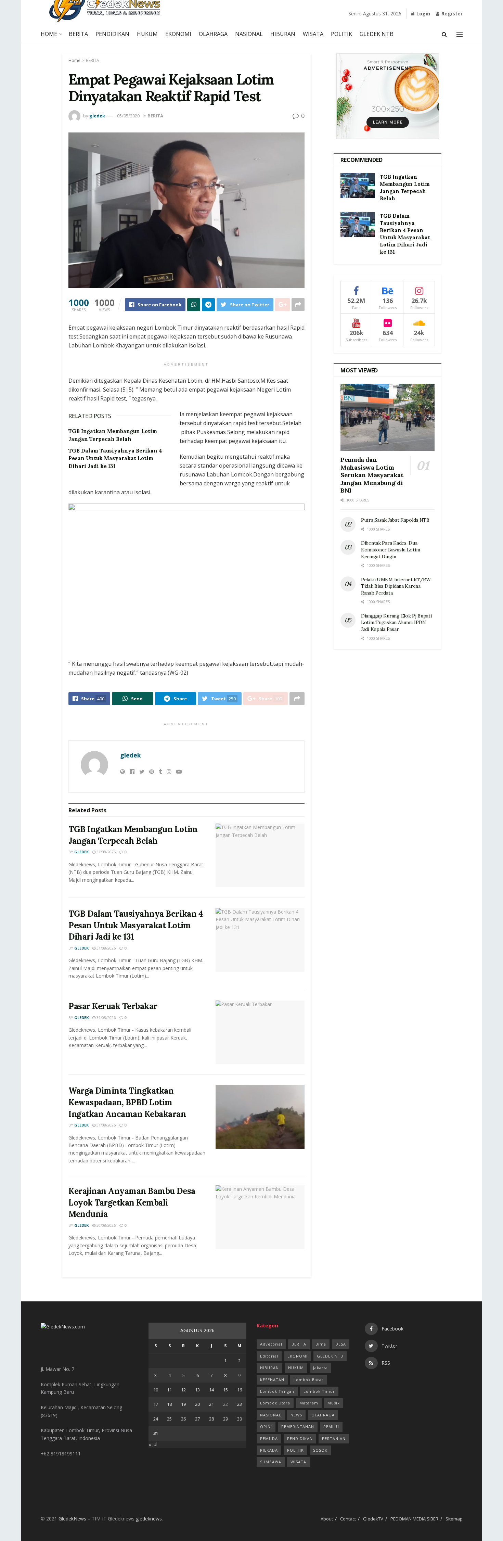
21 (211, 1404)
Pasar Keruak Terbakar (112, 1006)
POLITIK (341, 34)
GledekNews (72, 1518)
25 (169, 1419)
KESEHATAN (272, 1379)
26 (183, 1419)
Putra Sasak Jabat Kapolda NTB (396, 520)
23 (239, 1404)
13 (197, 1390)
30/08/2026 (105, 1225)
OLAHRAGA (213, 34)
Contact (348, 1519)
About (327, 1519)
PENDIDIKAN (112, 34)
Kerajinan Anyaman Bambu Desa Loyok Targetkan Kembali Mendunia (131, 1202)
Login (422, 13)
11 (169, 1390)
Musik (333, 1402)
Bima (320, 1344)
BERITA (78, 34)
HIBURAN (282, 34)
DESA (340, 1344)
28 (211, 1419)
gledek (97, 116)
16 (239, 1390)
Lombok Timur (319, 1391)
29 (225, 1419)
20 (197, 1404)
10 (155, 1390)
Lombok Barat (308, 1379)
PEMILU (331, 1426)
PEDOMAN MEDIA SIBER (414, 1519)
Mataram (308, 1402)
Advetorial (271, 1344)
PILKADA (269, 1450)
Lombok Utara (275, 1402)
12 (183, 1390)
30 (239, 1419)
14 (211, 1390)
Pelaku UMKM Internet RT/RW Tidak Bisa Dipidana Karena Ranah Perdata (396, 586)
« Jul (153, 1444)
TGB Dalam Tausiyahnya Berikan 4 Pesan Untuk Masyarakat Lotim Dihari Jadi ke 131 (115, 458)
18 (169, 1404)
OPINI (266, 1426)
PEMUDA (269, 1438)
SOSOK (320, 1450)
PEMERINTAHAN (297, 1426)
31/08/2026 (105, 851)
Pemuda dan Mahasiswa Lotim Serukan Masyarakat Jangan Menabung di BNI (371, 475)
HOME (49, 34)
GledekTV (373, 1519)
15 (225, 1390)
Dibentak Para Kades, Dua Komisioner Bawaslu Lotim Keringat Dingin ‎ (390, 549)
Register (451, 13)
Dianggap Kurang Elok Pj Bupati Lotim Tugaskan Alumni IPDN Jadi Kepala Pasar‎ (396, 622)
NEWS (296, 1414)
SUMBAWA (270, 1461)
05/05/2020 (128, 116)
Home (74, 60)
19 (183, 1404)
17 (155, 1404)
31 (155, 1433)
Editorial (269, 1356)
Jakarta (320, 1367)
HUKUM (147, 34)
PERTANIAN (334, 1438)
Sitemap (454, 1519)
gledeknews (149, 1518)
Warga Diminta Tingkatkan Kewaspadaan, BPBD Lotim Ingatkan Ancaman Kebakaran (127, 1102)
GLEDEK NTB (377, 34)
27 (197, 1419)
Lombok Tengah (277, 1391)
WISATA (313, 34)
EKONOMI (178, 34)
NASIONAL (249, 34)
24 (155, 1419)
